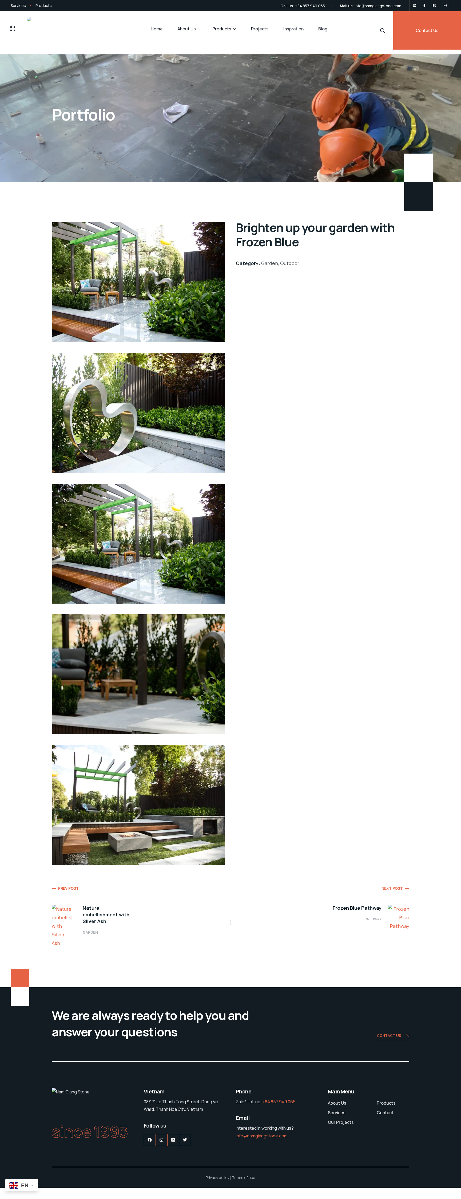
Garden (90, 932)
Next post (392, 888)
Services (18, 5)
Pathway (372, 918)
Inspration (293, 29)
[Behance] (434, 5)
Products (43, 5)
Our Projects (341, 1122)
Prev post (68, 888)
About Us (186, 29)
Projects (260, 29)
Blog (322, 29)
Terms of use (243, 1177)
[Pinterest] (415, 5)
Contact (385, 1113)
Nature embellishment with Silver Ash (106, 914)
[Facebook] (424, 5)
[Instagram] (445, 5)
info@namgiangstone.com (378, 5)
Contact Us (427, 30)
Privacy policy (217, 1177)
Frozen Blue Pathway (357, 908)
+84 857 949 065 (310, 5)
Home (157, 29)
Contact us (389, 1035)
